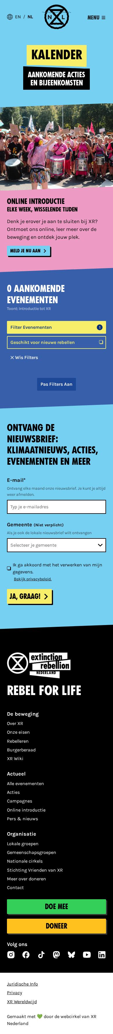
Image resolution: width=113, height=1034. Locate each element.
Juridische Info (22, 984)
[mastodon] (56, 955)
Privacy (14, 992)
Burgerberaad (21, 750)
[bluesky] (72, 955)
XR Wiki (15, 758)
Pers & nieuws (22, 818)
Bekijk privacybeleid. (33, 579)
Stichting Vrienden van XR (35, 870)
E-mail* (16, 480)
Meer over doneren (26, 879)
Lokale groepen (23, 843)
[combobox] (56, 545)
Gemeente (35, 524)
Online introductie (26, 810)
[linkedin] (102, 955)
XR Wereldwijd (22, 1001)
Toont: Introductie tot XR (29, 308)
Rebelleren (18, 741)
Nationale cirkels (25, 861)
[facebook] (26, 955)
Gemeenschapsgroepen (31, 852)
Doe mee (56, 906)
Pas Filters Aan (56, 384)
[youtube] (87, 955)
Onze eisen (18, 732)
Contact (15, 887)
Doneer (56, 926)
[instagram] (11, 955)
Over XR (15, 723)
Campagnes (19, 801)
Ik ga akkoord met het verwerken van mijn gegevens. (57, 568)
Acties (13, 792)
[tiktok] (41, 955)
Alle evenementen (25, 783)
